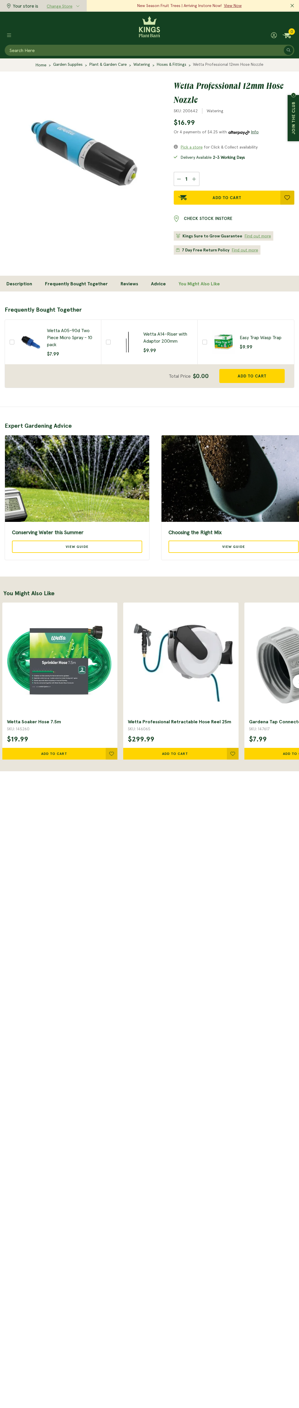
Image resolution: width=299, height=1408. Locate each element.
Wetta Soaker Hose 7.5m (34, 721)
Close (293, 95)
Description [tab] (19, 284)
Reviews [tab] (129, 284)
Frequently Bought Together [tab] (76, 284)
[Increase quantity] (194, 179)
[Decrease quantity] (179, 179)
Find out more (258, 236)
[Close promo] (292, 6)
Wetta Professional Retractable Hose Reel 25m (179, 721)
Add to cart (252, 376)
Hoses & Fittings (171, 64)
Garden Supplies (68, 64)
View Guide (77, 546)
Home (41, 65)
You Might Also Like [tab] (199, 284)
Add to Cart (227, 197)
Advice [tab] (158, 284)
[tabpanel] (149, 347)
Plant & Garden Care (108, 64)
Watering (141, 64)
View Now (233, 5)
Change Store (59, 6)
